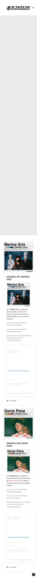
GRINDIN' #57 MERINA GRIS (18, 278)
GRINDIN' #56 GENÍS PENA (17, 444)
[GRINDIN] (18, 7)
